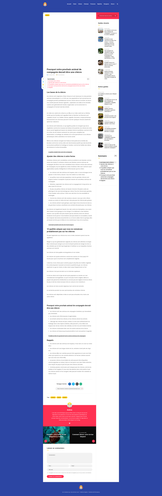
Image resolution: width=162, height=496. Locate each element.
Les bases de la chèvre (54, 81)
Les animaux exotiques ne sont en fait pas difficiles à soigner (110, 130)
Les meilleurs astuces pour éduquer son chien (107, 94)
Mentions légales (84, 492)
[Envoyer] (115, 15)
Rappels (51, 87)
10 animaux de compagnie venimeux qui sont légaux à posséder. (109, 138)
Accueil (69, 4)
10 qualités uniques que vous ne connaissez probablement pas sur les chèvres (69, 84)
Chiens (80, 4)
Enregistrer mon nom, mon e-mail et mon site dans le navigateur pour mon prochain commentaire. (70, 472)
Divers (112, 4)
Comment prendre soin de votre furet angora (110, 116)
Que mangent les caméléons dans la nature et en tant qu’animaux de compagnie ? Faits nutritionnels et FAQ (109, 54)
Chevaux (86, 4)
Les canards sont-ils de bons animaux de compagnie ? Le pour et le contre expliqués (110, 32)
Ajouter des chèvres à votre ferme (57, 82)
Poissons (92, 4)
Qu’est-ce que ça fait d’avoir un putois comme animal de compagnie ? (110, 146)
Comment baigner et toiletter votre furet (109, 123)
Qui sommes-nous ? (75, 492)
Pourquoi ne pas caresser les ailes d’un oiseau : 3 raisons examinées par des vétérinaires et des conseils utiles (110, 42)
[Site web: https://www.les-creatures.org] (69, 423)
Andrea (69, 410)
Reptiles (99, 4)
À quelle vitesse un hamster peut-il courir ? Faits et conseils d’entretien (110, 65)
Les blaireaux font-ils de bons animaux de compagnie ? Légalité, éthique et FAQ (110, 102)
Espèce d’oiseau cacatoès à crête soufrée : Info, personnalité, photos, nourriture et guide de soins (110, 75)
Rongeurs (106, 4)
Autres (47, 15)
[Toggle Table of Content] (87, 79)
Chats (74, 4)
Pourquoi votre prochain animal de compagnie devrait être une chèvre (67, 86)
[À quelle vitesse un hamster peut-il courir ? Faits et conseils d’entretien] (100, 62)
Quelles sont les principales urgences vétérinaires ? (109, 110)
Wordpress (97, 492)
